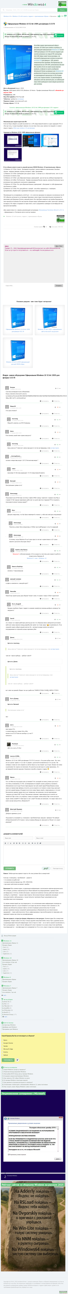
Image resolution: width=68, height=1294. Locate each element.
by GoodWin (5, 1008)
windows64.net (22, 1281)
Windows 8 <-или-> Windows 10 (36, 558)
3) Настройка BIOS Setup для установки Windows (17, 1074)
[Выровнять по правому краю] (19, 843)
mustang (15, 419)
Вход (5, 936)
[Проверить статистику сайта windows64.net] (62, 6)
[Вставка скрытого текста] (40, 843)
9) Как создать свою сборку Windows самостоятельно (19, 1087)
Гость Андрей (16, 604)
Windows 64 (7, 16)
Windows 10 (56, 50)
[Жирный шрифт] (5, 843)
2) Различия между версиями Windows (14, 1072)
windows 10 (38, 60)
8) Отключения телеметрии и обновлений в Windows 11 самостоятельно (25, 1084)
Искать (62, 10)
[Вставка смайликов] (29, 843)
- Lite (4, 951)
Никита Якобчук (17, 566)
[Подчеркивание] (10, 843)
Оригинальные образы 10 (10, 960)
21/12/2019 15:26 (20, 27)
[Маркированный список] (23, 843)
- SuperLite (5, 954)
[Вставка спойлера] (37, 843)
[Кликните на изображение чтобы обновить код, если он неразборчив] (46, 868)
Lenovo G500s (14, 756)
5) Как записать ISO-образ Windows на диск (16, 1078)
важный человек (15, 579)
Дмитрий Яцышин (16, 809)
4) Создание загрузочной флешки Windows (15, 1076)
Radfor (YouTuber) (21, 550)
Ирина (12, 777)
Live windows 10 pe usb (9, 962)
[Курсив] (8, 843)
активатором (55, 448)
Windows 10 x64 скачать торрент (22, 16)
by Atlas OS (5, 1001)
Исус (13, 510)
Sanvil (12, 618)
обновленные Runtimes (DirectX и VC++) (51, 210)
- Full (4, 947)
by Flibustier (6, 1006)
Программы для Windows (10, 1029)
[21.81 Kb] (30, 35)
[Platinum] (9, 744)
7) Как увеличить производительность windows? (17, 1082)
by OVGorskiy (6, 1010)
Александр (13, 493)
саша (13, 468)
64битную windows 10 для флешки (24, 128)
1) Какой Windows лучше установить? (14, 1069)
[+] (56, 388)
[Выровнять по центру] (16, 843)
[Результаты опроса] (17, 1060)
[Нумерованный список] (25, 843)
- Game (4, 949)
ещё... (5, 995)
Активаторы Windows (9, 1025)
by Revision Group (7, 1014)
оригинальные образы (41, 16)
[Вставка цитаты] (32, 843)
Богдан (12, 387)
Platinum (15, 744)
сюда (30, 1287)
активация (20, 99)
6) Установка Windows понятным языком (15, 1080)
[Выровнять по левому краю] (14, 843)
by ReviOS (5, 1012)
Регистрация (12, 936)
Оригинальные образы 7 (9, 988)
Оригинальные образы (9, 979)
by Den (4, 1004)
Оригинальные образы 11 (10, 943)
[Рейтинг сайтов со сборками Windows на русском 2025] (33, 1270)
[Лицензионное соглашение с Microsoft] (33, 1179)
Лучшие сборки (7, 945)
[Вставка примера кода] (35, 843)
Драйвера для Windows (9, 1027)
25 (46, 227)
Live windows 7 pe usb (9, 992)
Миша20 (13, 406)
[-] (60, 388)
